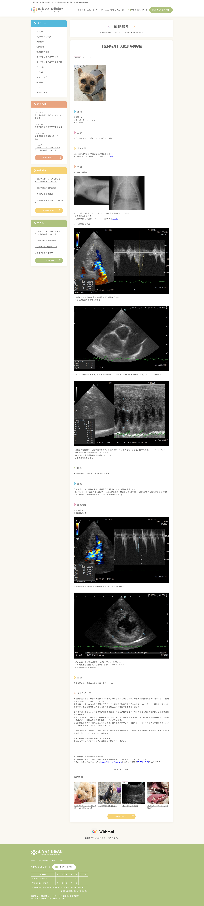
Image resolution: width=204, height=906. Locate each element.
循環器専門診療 (42, 52)
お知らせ (40, 72)
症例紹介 (40, 82)
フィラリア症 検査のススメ (46, 247)
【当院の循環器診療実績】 (46, 188)
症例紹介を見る (121, 816)
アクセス (40, 67)
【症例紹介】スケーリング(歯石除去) (49, 201)
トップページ (41, 32)
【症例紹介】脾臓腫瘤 (44, 194)
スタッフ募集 (41, 92)
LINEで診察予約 (162, 10)
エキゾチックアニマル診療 (47, 57)
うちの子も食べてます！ (45, 253)
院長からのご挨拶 (43, 37)
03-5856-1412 (139, 9)
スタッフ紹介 (41, 77)
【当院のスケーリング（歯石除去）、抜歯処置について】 (47, 149)
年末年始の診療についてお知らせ (48, 127)
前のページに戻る (121, 770)
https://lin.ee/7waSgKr (111, 762)
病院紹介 (40, 42)
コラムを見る (49, 260)
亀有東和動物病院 (106, 32)
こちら (110, 157)
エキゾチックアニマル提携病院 (49, 62)
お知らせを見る (49, 158)
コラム (39, 87)
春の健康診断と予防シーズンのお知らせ (48, 116)
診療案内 (40, 47)
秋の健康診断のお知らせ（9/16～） (48, 137)
